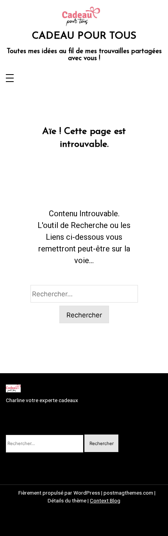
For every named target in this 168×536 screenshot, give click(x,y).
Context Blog (105, 500)
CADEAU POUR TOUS (84, 36)
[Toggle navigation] (10, 78)
